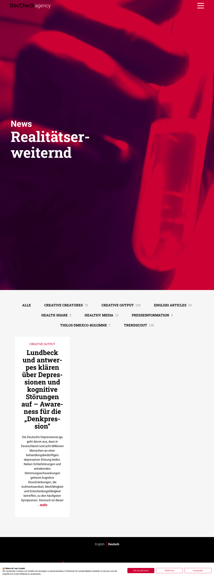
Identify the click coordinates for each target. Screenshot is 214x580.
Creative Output (121, 305)
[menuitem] (99, 544)
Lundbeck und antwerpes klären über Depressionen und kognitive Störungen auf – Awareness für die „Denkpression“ (42, 389)
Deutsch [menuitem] (113, 544)
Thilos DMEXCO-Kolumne (85, 325)
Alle (26, 305)
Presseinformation (152, 315)
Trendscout (139, 325)
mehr (43, 505)
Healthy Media (101, 315)
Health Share (56, 315)
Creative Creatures (66, 305)
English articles (173, 305)
